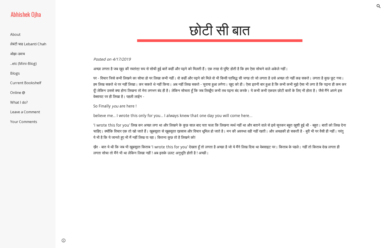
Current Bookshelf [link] (25, 82)
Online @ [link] (17, 92)
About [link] (15, 34)
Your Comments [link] (23, 121)
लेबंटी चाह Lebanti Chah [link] (28, 44)
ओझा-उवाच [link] (17, 53)
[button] (378, 6)
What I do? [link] (19, 102)
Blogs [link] (15, 73)
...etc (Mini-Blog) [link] (23, 63)
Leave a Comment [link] (25, 111)
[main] (219, 31)
